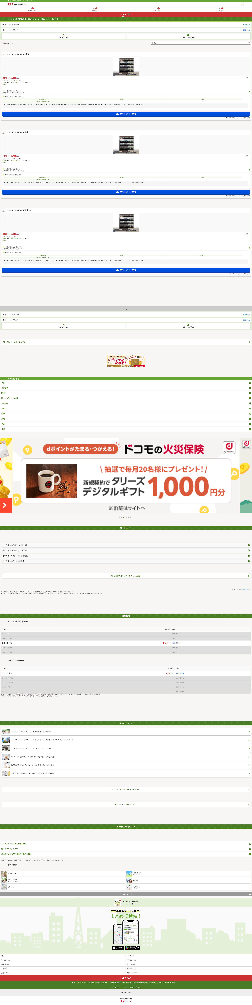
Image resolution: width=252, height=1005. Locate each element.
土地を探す (4, 968)
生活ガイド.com (246, 589)
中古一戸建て (131, 964)
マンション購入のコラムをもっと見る (125, 789)
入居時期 (4, 403)
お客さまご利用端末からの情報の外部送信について (96, 982)
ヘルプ (124, 987)
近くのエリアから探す (9, 849)
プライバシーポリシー (116, 987)
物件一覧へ (175, 643)
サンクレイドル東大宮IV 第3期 (17, 132)
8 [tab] (132, 517)
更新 (3, 408)
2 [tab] (121, 517)
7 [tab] (130, 517)
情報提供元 (129, 982)
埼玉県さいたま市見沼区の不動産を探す (16, 854)
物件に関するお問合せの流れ (118, 982)
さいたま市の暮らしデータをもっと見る (125, 576)
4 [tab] (125, 517)
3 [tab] (123, 517)
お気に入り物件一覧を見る (16, 342)
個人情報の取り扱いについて (156, 982)
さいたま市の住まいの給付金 (13, 561)
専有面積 (4, 388)
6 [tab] (128, 517)
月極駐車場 (130, 956)
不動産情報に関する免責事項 (140, 982)
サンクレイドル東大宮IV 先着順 (18, 54)
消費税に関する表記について (172, 982)
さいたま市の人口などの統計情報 (15, 545)
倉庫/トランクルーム (133, 973)
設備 (3, 414)
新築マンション (6, 960)
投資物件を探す (132, 968)
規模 (3, 429)
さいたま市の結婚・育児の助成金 (15, 550)
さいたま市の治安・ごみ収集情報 (15, 556)
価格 (3, 383)
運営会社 (138, 987)
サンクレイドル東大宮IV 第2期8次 (19, 210)
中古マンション (132, 960)
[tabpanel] (126, 476)
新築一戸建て (5, 964)
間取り (3, 393)
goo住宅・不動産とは (77, 982)
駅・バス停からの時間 (9, 398)
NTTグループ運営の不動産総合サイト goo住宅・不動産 (20, 0)
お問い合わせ (131, 987)
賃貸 (2, 956)
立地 (3, 419)
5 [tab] (126, 517)
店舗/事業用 (4, 973)
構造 (3, 424)
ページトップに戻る (126, 894)
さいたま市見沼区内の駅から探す (13, 844)
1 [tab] (119, 517)
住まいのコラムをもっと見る (125, 804)
